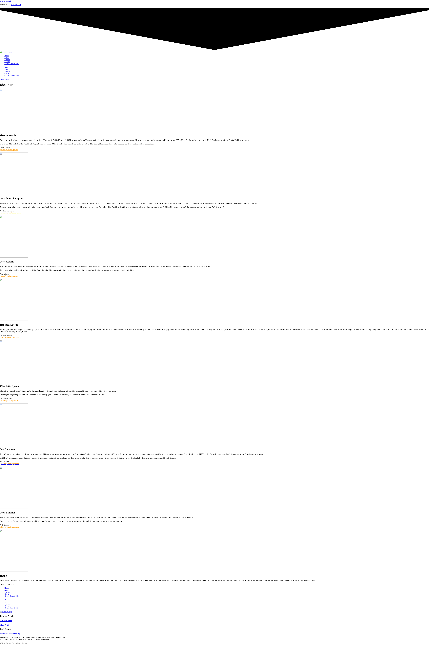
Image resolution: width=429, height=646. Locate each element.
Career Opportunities (11, 64)
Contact (7, 62)
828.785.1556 (16, 5)
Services (7, 60)
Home (6, 56)
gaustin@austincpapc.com (9, 150)
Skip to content (5, 1)
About (6, 58)
